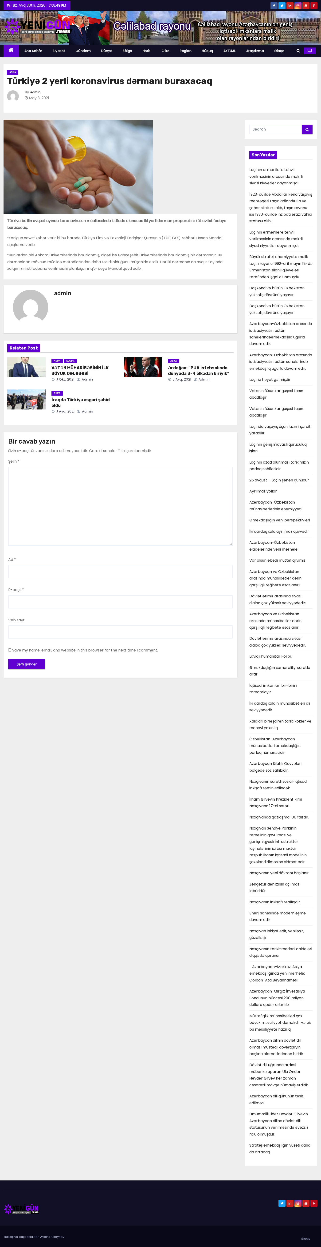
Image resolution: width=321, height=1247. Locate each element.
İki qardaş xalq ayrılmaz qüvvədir (279, 531)
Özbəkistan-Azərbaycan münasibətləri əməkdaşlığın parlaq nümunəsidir (275, 745)
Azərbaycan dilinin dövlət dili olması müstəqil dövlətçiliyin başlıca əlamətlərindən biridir (276, 1047)
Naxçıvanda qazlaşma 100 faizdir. (279, 817)
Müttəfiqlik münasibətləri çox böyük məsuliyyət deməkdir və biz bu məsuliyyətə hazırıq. (280, 1022)
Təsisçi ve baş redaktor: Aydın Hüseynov (34, 1237)
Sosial (70, 361)
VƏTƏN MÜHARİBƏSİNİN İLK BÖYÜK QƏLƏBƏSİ (80, 370)
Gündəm (83, 50)
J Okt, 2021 (64, 379)
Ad (12, 559)
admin (35, 92)
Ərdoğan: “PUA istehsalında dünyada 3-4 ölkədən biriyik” (198, 370)
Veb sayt (16, 620)
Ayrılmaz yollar (263, 491)
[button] (298, 50)
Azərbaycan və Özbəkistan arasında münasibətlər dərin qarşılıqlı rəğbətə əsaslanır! (275, 578)
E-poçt (16, 589)
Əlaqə (279, 50)
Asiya (12, 72)
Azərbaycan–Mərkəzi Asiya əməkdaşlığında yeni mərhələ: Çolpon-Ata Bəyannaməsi (277, 973)
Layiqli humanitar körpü (270, 656)
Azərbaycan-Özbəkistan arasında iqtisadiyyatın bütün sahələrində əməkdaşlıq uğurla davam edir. (280, 361)
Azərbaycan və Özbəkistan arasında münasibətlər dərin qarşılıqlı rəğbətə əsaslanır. (275, 620)
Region (186, 50)
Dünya (107, 50)
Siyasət (59, 50)
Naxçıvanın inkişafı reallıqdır (274, 902)
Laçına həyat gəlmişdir (269, 379)
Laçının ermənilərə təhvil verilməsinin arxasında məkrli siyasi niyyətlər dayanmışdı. (276, 176)
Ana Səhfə (33, 50)
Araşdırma (255, 50)
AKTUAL (229, 50)
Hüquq (207, 50)
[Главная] (11, 51)
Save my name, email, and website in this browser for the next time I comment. (85, 650)
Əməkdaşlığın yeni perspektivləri (279, 520)
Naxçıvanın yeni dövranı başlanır (279, 873)
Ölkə (165, 50)
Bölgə (127, 50)
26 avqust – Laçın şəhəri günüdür (279, 480)
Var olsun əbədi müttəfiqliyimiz (277, 560)
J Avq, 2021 (181, 379)
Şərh (14, 461)
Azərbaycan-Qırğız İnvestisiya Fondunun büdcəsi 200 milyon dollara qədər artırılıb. (277, 998)
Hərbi (147, 50)
